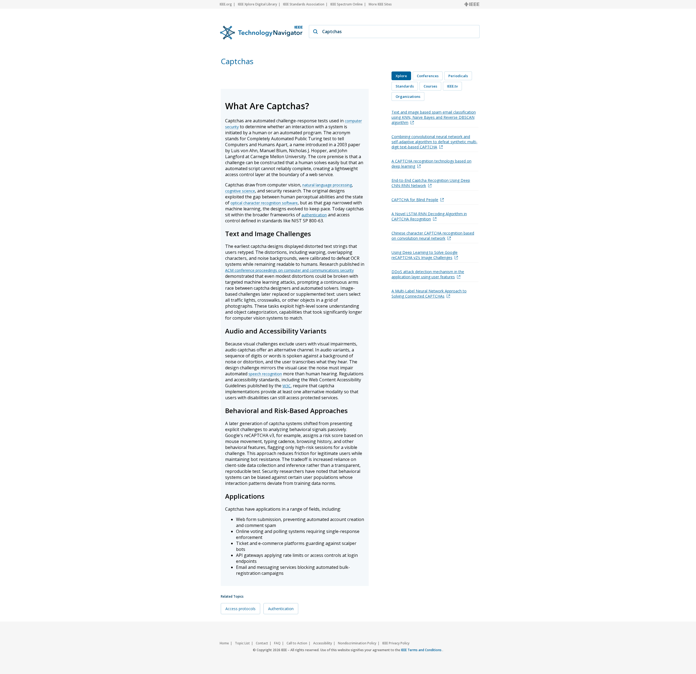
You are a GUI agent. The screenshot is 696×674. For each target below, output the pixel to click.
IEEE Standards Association (303, 4)
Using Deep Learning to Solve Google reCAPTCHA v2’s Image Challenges (424, 255)
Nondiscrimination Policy (357, 643)
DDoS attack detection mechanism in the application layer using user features (427, 274)
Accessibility (322, 643)
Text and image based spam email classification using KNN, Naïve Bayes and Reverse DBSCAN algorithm (433, 117)
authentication (314, 214)
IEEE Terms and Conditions (421, 650)
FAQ (277, 643)
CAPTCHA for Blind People (414, 199)
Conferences (428, 75)
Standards (405, 86)
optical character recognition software (264, 202)
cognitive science (240, 191)
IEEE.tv (452, 86)
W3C (286, 385)
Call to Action (297, 643)
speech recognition (265, 373)
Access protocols (240, 608)
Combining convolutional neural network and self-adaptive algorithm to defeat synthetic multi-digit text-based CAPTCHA (434, 141)
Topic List (242, 643)
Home (224, 643)
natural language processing (327, 185)
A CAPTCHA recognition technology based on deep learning (431, 163)
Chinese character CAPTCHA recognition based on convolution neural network (432, 235)
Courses (430, 86)
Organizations (408, 96)
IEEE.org (226, 4)
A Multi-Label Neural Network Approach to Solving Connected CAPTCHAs (429, 293)
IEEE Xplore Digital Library (257, 4)
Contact (262, 643)
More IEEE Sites (380, 4)
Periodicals (458, 75)
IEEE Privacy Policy (395, 643)
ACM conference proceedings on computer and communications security (289, 270)
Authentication (281, 608)
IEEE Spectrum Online (346, 4)
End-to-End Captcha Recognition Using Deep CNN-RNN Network (430, 183)
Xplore (401, 75)
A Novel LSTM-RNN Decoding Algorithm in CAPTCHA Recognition (429, 216)
